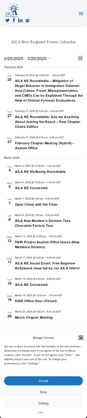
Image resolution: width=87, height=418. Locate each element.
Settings (43, 403)
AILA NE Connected (31, 187)
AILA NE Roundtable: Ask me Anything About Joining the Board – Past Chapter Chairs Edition (48, 121)
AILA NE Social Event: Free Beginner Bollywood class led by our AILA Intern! (47, 265)
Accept (43, 381)
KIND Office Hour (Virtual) (36, 300)
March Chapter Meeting (34, 317)
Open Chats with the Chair (36, 204)
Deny (43, 392)
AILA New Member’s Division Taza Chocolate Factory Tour (43, 223)
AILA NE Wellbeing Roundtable (40, 171)
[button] (81, 338)
